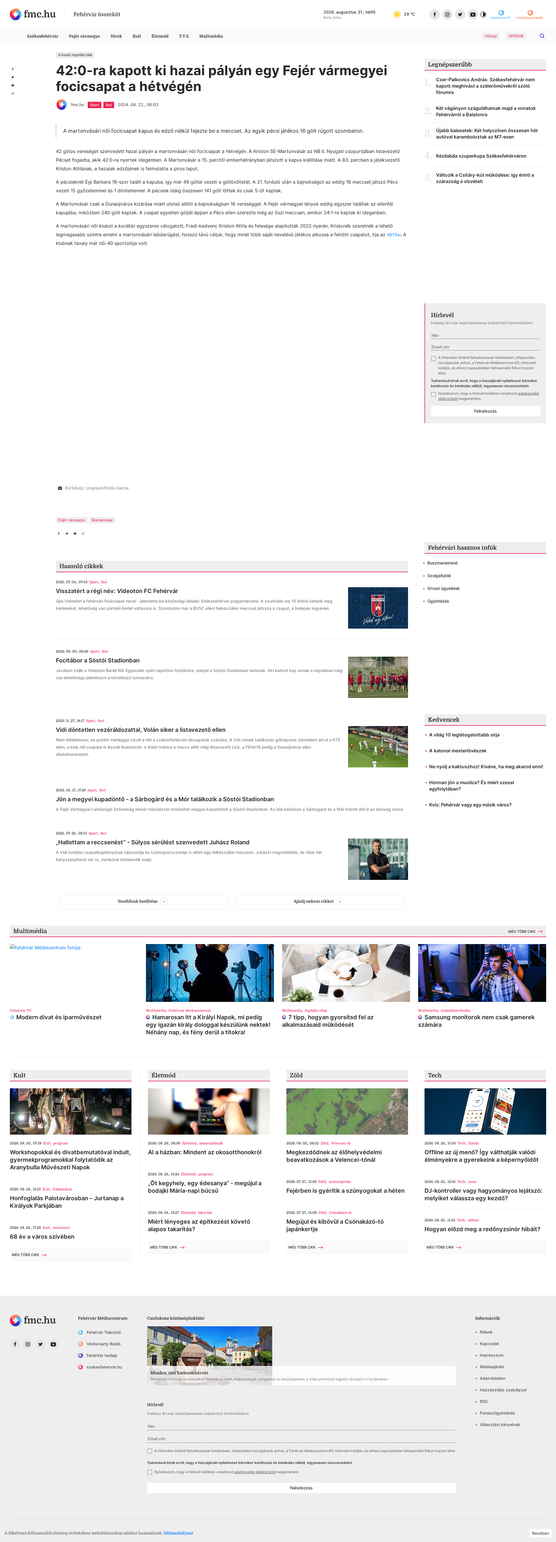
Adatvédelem (492, 1378)
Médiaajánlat (492, 1366)
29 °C (409, 14)
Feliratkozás (485, 411)
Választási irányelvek (500, 1424)
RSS (484, 1401)
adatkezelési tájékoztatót (255, 1472)
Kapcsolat (489, 1343)
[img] (33, 14)
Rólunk (486, 1331)
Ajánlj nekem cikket (314, 901)
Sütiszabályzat (178, 1533)
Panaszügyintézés (497, 1412)
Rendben (540, 1533)
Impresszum (492, 1355)
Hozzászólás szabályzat (503, 1389)
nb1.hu (393, 234)
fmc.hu (77, 104)
